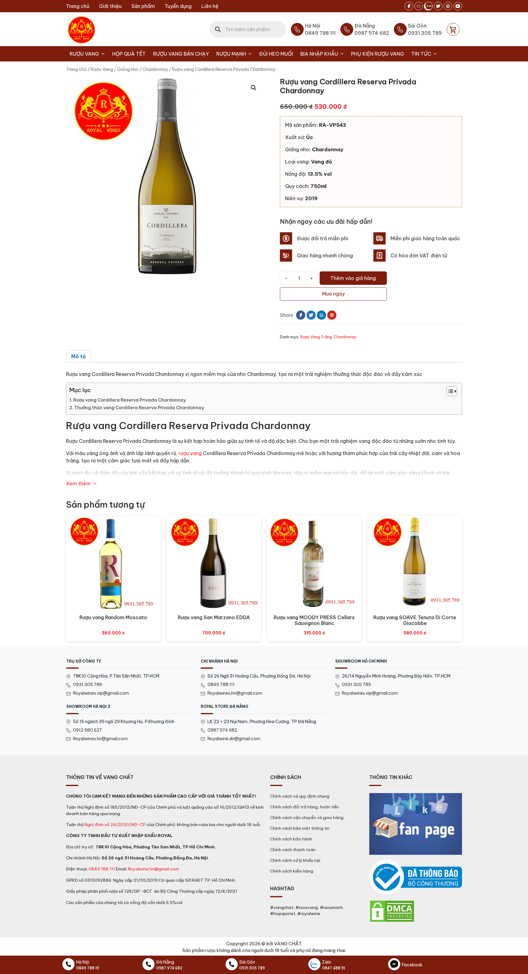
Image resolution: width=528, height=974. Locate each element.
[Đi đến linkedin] (321, 315)
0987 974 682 (222, 730)
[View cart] (453, 29)
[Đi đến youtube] (457, 6)
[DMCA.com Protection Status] (392, 911)
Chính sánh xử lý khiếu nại (295, 860)
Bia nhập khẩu (319, 54)
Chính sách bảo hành (291, 839)
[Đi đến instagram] (418, 6)
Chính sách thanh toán (293, 849)
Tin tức (421, 54)
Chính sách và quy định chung (299, 796)
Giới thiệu (110, 6)
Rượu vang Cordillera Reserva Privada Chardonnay (129, 400)
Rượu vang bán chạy (181, 54)
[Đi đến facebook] (409, 6)
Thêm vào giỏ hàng (353, 278)
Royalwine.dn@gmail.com (233, 738)
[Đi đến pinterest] (448, 6)
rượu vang (190, 453)
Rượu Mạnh (231, 54)
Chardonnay (155, 69)
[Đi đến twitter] (438, 6)
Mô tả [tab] (78, 356)
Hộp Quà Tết (129, 54)
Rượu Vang (84, 54)
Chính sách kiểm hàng (291, 871)
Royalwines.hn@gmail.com (234, 693)
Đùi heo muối (276, 54)
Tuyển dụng (178, 6)
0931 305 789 (87, 684)
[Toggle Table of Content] (449, 391)
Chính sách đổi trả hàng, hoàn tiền (304, 807)
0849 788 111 (221, 684)
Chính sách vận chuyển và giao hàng (306, 817)
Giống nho (127, 69)
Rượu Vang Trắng (316, 336)
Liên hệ (209, 6)
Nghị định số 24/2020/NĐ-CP (115, 824)
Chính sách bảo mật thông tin (299, 828)
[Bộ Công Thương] (415, 877)
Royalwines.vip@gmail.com (101, 693)
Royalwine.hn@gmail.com (153, 869)
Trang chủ (77, 6)
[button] (253, 87)
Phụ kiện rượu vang (377, 54)
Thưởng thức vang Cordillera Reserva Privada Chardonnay (139, 407)
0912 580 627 (87, 730)
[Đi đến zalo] (428, 6)
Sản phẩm (143, 6)
